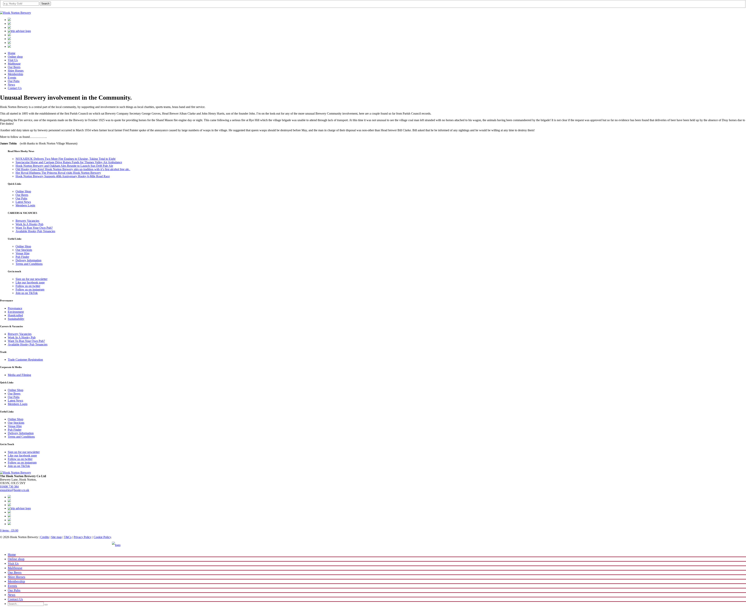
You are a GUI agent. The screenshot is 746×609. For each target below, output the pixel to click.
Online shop (15, 56)
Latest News (23, 202)
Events (12, 77)
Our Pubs (13, 81)
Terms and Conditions (29, 263)
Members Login (25, 205)
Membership (15, 74)
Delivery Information (28, 260)
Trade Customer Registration (25, 359)
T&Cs (67, 537)
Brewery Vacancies (27, 220)
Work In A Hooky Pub (29, 224)
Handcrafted (15, 315)
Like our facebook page (30, 282)
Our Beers (14, 67)
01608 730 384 (9, 486)
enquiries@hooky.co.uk (14, 490)
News (11, 84)
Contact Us (15, 88)
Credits (44, 537)
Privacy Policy (83, 537)
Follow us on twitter (28, 286)
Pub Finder (22, 256)
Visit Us (13, 60)
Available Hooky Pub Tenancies (35, 231)
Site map (56, 537)
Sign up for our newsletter (31, 279)
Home (11, 53)
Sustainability (16, 318)
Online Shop (23, 191)
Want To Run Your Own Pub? (34, 227)
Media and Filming (19, 375)
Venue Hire (23, 253)
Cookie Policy (102, 537)
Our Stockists (24, 249)
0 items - (9, 530)
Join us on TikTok (27, 293)
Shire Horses (16, 70)
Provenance (15, 308)
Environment (16, 311)
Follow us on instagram (30, 289)
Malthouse (14, 63)
